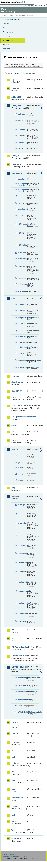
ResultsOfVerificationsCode (22, 692)
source (20, 467)
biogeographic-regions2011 (22, 190)
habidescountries (22, 562)
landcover (16, 742)
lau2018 (15, 763)
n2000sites (22, 253)
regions (21, 353)
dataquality (22, 196)
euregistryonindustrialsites (19, 417)
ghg (13, 488)
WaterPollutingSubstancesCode (22, 712)
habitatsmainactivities (22, 582)
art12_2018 (16, 97)
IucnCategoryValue (22, 342)
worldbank (16, 839)
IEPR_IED (15, 722)
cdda (13, 299)
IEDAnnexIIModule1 (19, 647)
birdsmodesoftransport (22, 535)
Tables (5, 28)
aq (12, 80)
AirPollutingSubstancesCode (22, 678)
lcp (12, 772)
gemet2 (14, 449)
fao (12, 432)
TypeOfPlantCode (22, 699)
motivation (22, 215)
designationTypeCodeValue (22, 331)
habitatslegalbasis (22, 571)
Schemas (6, 36)
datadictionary (18, 382)
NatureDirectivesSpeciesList (22, 278)
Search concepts (31, 73)
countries (21, 129)
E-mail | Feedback (9, 854)
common (15, 376)
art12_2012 (16, 88)
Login (28, 5)
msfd (13, 780)
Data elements (8, 32)
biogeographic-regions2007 (22, 184)
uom (13, 821)
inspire (14, 733)
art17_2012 (16, 156)
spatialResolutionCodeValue (22, 367)
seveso (14, 806)
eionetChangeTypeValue (22, 337)
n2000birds (22, 233)
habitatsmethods (22, 591)
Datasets (6, 24)
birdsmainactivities (22, 514)
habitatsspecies (22, 613)
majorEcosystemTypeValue (22, 347)
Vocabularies (8, 40)
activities (21, 114)
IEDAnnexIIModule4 (19, 667)
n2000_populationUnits (22, 224)
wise (13, 830)
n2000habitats (22, 245)
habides (15, 496)
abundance (22, 179)
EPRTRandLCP (18, 406)
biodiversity (16, 173)
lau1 (13, 751)
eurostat (15, 425)
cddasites (21, 310)
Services (6, 45)
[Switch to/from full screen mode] (32, 5)
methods (21, 135)
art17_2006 (16, 106)
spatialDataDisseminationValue (22, 360)
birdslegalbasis (22, 505)
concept (21, 455)
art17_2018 (16, 164)
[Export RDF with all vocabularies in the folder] (41, 108)
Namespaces (7, 49)
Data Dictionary (20, 15)
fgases (14, 440)
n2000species (22, 266)
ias (12, 630)
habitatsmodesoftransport (22, 603)
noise (14, 789)
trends (20, 148)
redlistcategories (22, 284)
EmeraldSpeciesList (22, 203)
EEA (13, 2)
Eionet (12, 15)
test (13, 815)
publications (17, 798)
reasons (21, 142)
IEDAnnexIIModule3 (19, 656)
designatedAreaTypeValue (22, 318)
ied (12, 638)
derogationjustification (22, 553)
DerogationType (22, 685)
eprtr (13, 397)
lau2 (13, 757)
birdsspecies (22, 545)
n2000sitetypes (22, 259)
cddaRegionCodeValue (22, 304)
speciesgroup (22, 291)
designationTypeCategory (22, 323)
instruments (22, 621)
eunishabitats (22, 209)
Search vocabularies (14, 73)
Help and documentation (11, 19)
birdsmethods (22, 523)
